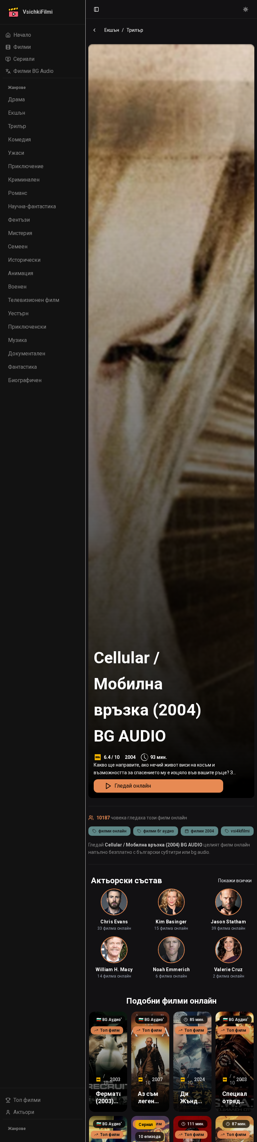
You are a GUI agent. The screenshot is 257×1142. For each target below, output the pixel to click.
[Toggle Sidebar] (85, 571)
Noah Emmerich (171, 969)
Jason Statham (228, 921)
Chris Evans (114, 921)
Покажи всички (235, 880)
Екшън (111, 30)
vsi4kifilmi (240, 831)
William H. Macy (114, 969)
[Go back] (94, 30)
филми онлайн (112, 831)
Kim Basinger (171, 921)
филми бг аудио (158, 831)
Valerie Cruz (228, 969)
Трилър (134, 30)
